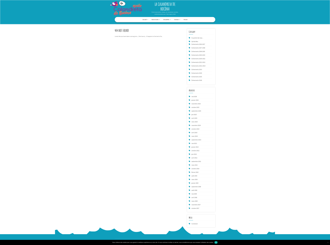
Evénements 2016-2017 (198, 44)
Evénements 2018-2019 (198, 51)
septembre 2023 (196, 140)
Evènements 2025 (196, 77)
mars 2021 (194, 165)
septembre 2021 (196, 161)
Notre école (155, 19)
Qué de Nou (194, 41)
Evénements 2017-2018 (198, 48)
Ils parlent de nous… (197, 38)
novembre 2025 (196, 104)
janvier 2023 (195, 147)
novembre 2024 (196, 125)
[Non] (328, 242)
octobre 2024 (195, 129)
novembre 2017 (196, 205)
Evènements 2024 (196, 73)
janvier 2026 (195, 100)
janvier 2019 (194, 183)
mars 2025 (194, 122)
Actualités (166, 19)
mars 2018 (194, 201)
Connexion (194, 224)
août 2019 (194, 176)
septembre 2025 (196, 111)
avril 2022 (194, 158)
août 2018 (194, 190)
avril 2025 (194, 118)
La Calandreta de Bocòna (165, 6)
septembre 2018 (196, 187)
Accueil (145, 19)
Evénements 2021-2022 (198, 62)
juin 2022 (194, 154)
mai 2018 (194, 194)
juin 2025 (194, 114)
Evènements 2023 (196, 69)
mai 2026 (194, 96)
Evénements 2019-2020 (198, 55)
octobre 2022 (195, 151)
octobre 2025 (195, 107)
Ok (216, 242)
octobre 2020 (195, 169)
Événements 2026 (196, 80)
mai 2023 (194, 143)
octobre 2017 (195, 208)
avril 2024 (194, 132)
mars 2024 (194, 136)
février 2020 (194, 172)
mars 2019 (194, 179)
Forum (185, 19)
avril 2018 (194, 197)
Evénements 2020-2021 (198, 59)
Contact (176, 19)
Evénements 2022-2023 (198, 66)
